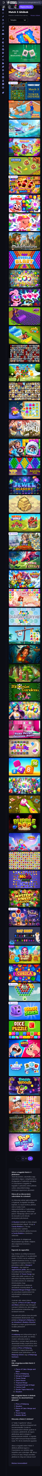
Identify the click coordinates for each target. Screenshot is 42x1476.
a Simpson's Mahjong (25, 1320)
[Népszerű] (3, 20)
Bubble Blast (21, 1415)
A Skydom (16, 1222)
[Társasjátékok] (3, 80)
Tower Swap (21, 1378)
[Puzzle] (3, 63)
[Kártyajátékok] (3, 53)
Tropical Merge (21, 1383)
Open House (20, 1380)
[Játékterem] (3, 46)
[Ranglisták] (3, 34)
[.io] (3, 42)
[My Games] (9, 7)
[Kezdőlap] (3, 9)
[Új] (3, 16)
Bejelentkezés (26, 7)
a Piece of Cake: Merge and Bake (24, 1304)
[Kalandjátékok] (3, 49)
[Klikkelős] (3, 56)
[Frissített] (3, 23)
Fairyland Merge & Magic (25, 1385)
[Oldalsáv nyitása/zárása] (3, 2)
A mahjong (16, 1334)
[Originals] (3, 27)
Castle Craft (20, 1387)
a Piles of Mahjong (24, 1348)
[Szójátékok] (3, 77)
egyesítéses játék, (19, 1269)
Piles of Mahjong (22, 1374)
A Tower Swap (26, 1274)
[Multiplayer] (3, 30)
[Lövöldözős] (3, 60)
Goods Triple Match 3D (25, 1389)
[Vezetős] (3, 87)
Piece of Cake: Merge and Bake (26, 1370)
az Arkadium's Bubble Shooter (23, 1322)
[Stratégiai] (3, 70)
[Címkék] (3, 92)
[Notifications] (15, 7)
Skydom (19, 1392)
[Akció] (3, 39)
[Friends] (4, 7)
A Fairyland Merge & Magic (22, 1288)
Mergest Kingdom (23, 1376)
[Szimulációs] (3, 73)
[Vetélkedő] (3, 84)
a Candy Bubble (18, 1233)
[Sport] (3, 66)
